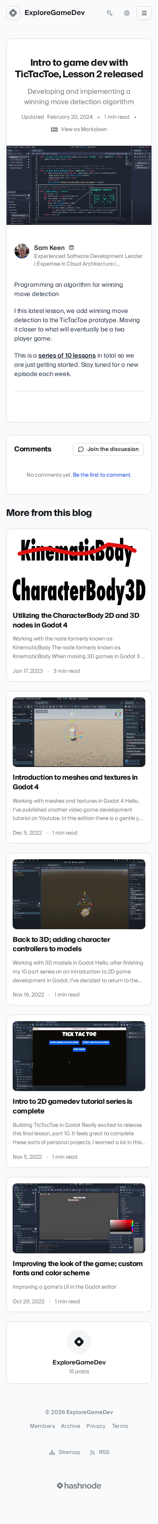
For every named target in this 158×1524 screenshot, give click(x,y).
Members (42, 1426)
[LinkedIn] (71, 248)
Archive (70, 1426)
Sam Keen (49, 248)
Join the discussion (113, 449)
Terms (120, 1426)
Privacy (95, 1426)
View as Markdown (84, 129)
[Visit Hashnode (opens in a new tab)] (79, 1485)
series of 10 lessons (67, 355)
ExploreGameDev (55, 13)
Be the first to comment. (102, 475)
